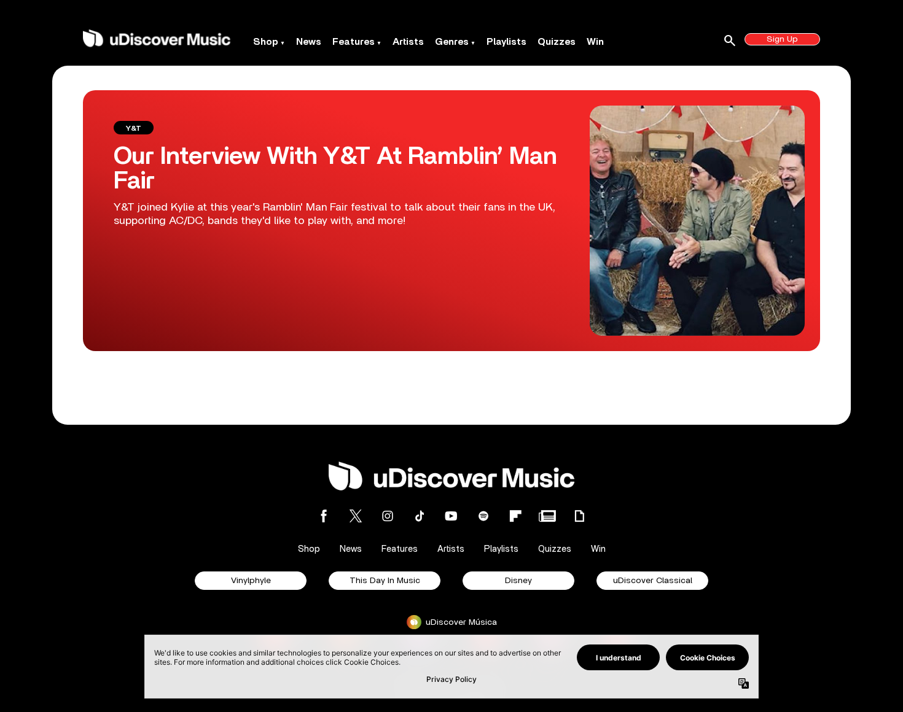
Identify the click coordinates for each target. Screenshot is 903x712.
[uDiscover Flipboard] (515, 515)
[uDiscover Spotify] (483, 515)
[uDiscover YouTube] (451, 515)
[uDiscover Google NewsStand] (547, 515)
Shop (265, 42)
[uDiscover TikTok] (419, 515)
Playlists (506, 42)
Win (595, 42)
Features (353, 42)
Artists (408, 42)
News (308, 42)
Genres (452, 42)
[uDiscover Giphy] (579, 515)
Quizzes (557, 42)
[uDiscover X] (355, 515)
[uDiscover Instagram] (387, 515)
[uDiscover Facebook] (323, 515)
